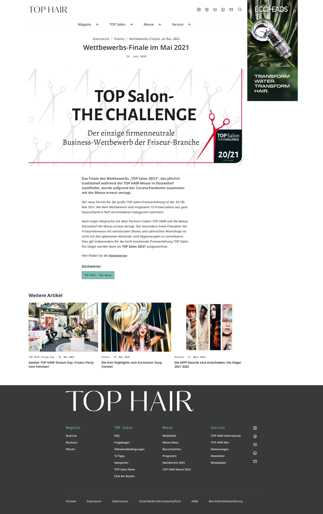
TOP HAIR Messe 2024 (177, 469)
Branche (71, 436)
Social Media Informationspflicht (160, 501)
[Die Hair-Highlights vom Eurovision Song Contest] (136, 327)
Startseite (101, 38)
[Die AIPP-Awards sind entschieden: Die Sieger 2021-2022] (209, 327)
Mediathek (169, 436)
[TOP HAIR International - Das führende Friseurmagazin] (129, 401)
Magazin (84, 24)
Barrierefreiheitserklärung (226, 501)
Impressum (94, 501)
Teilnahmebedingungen (129, 449)
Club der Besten (124, 476)
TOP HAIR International (226, 436)
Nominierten (118, 255)
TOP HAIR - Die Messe (98, 275)
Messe (149, 24)
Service (177, 24)
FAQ (116, 436)
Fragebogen (122, 442)
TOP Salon (117, 24)
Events (119, 38)
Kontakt (71, 501)
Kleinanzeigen (220, 449)
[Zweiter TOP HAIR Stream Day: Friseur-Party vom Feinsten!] (63, 327)
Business (71, 442)
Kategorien (121, 462)
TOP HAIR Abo (220, 442)
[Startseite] (48, 9)
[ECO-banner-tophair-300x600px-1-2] (272, 50)
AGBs (194, 501)
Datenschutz (120, 501)
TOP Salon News (124, 469)
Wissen (70, 449)
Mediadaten (218, 462)
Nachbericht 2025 (174, 462)
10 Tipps (119, 456)
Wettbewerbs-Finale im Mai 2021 (155, 38)
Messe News (170, 442)
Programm (169, 456)
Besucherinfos (172, 449)
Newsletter (218, 456)
